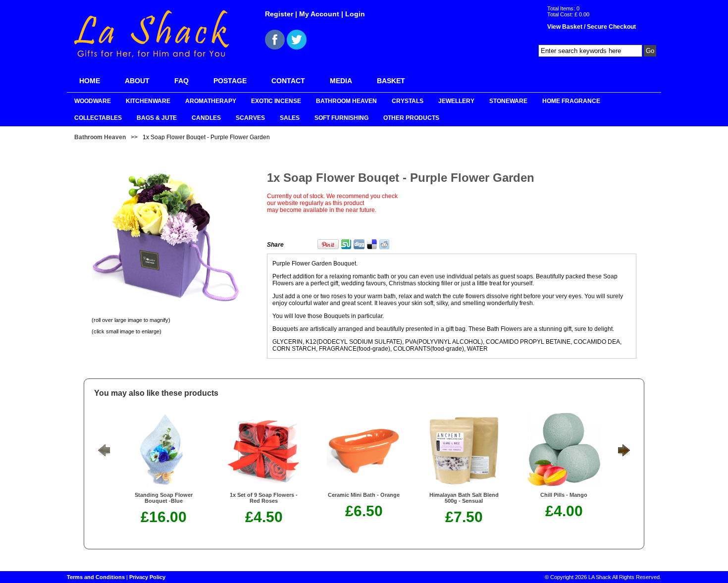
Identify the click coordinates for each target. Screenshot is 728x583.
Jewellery (456, 101)
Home (89, 81)
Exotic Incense (276, 101)
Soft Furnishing (341, 117)
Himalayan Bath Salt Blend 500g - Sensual (464, 498)
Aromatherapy (210, 101)
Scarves (250, 117)
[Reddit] (384, 247)
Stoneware (508, 101)
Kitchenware (148, 101)
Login (355, 14)
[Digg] (359, 247)
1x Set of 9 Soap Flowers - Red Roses (264, 498)
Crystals (407, 101)
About (137, 81)
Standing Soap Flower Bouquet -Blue (164, 498)
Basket (391, 81)
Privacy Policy (147, 577)
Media (341, 81)
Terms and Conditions (96, 577)
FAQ (181, 81)
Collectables (98, 117)
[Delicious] (372, 247)
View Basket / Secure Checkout (591, 26)
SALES (290, 117)
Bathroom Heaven (346, 101)
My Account (319, 14)
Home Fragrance (571, 101)
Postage (230, 81)
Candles (206, 117)
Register (279, 14)
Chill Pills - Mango (563, 495)
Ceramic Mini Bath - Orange (364, 495)
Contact (288, 81)
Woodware (92, 101)
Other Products (411, 117)
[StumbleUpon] (346, 247)
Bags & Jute (157, 117)
